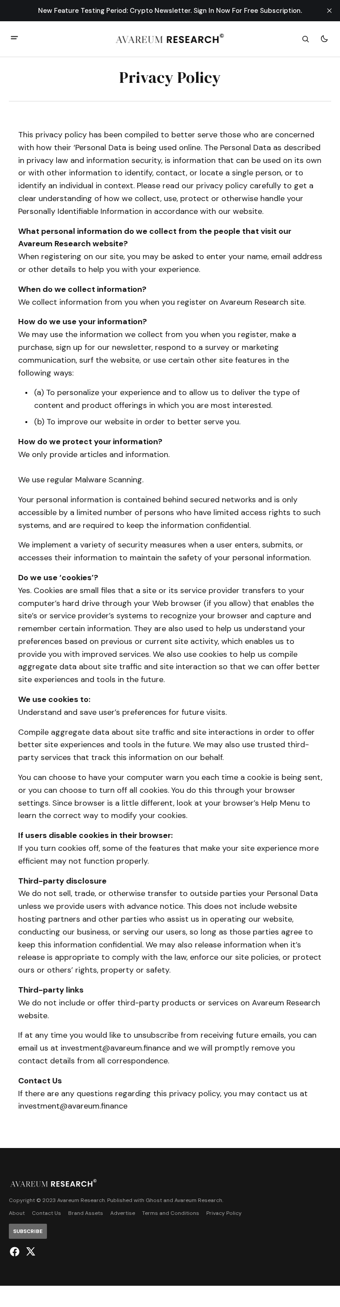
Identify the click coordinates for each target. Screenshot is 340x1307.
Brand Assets (85, 1213)
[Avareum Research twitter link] (29, 1251)
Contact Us (46, 1213)
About (17, 1213)
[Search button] (305, 39)
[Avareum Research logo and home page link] (170, 39)
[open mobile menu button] (14, 38)
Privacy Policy (224, 1213)
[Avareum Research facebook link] (16, 1251)
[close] (329, 11)
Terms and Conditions (170, 1213)
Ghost (154, 1200)
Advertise (122, 1213)
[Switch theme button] (324, 39)
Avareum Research (198, 1200)
